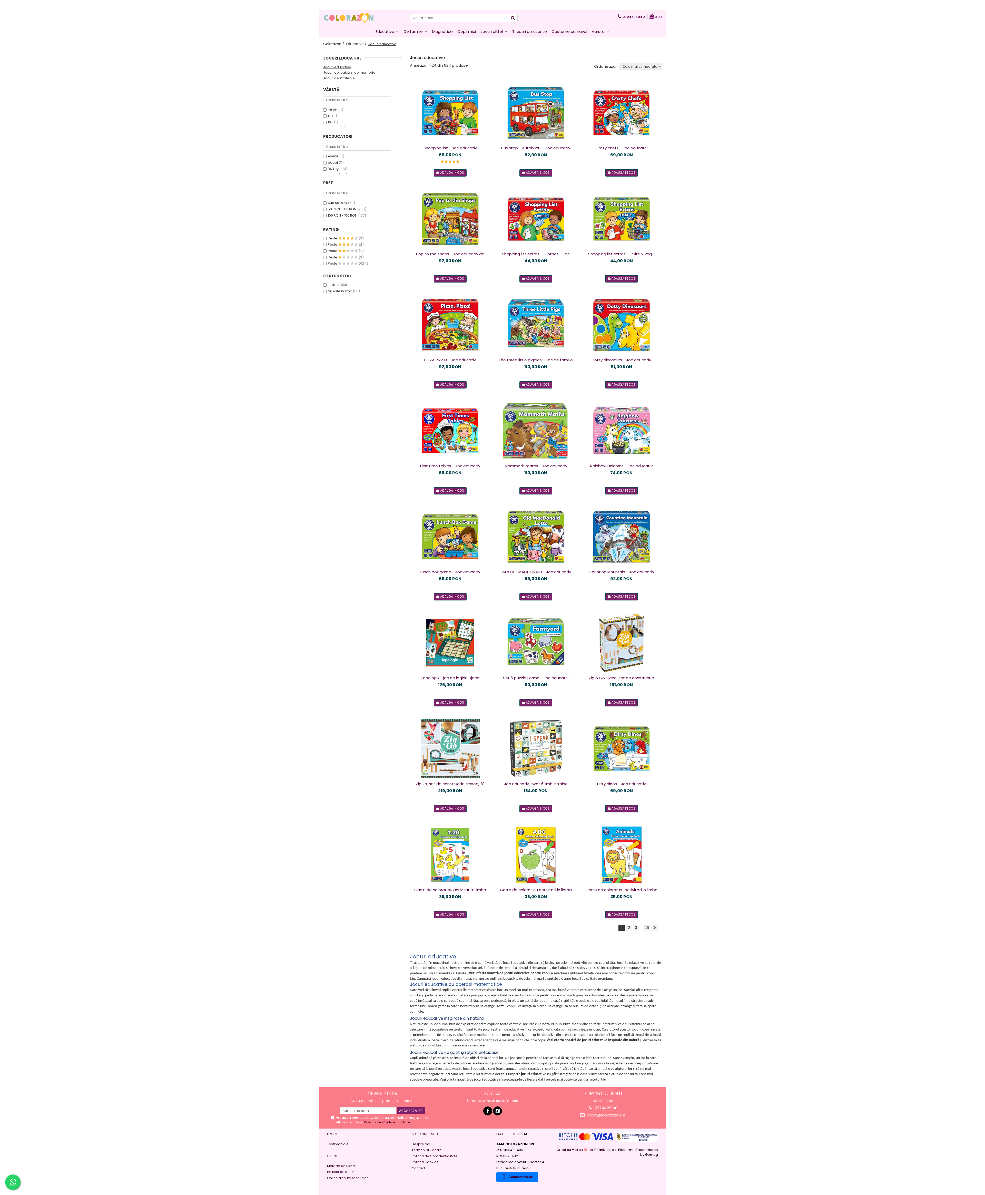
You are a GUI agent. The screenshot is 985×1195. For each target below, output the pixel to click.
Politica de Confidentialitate (387, 1122)
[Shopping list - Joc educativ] (450, 112)
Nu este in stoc (340, 291)
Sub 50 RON (337, 202)
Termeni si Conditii (427, 1150)
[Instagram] (497, 1110)
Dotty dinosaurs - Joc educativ (621, 360)
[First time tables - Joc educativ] (450, 430)
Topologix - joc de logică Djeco (450, 678)
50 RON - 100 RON (342, 209)
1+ (329, 115)
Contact (418, 1168)
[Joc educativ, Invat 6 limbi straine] (535, 748)
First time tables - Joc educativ (450, 466)
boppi (333, 162)
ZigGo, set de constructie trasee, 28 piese (450, 784)
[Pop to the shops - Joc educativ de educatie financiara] (450, 218)
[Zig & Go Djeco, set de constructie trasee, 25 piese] (621, 642)
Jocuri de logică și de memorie (349, 72)
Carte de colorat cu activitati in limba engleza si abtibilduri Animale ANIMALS (621, 890)
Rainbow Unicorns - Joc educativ (621, 466)
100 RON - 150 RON (342, 215)
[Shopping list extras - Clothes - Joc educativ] (535, 218)
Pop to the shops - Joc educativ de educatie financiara (450, 254)
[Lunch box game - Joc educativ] (450, 536)
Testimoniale (338, 1144)
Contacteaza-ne (521, 1177)
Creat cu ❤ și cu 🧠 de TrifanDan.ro (586, 1149)
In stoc (333, 284)
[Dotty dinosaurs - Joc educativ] (621, 324)
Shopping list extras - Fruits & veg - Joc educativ (621, 254)
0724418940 (605, 1108)
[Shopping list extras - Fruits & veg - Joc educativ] (621, 218)
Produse (334, 1134)
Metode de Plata (341, 1166)
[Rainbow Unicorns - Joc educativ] (621, 430)
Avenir (333, 156)
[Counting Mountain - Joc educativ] (621, 536)
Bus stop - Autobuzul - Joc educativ (535, 148)
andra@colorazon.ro (606, 1115)
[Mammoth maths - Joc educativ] (535, 430)
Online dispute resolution (348, 1178)
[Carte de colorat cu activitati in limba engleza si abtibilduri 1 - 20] (450, 854)
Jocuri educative (337, 67)
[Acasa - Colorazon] (349, 18)
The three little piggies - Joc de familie (536, 360)
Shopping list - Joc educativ (450, 148)
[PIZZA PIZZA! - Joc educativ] (450, 324)
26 (647, 927)
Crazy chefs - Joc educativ (621, 148)
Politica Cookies (425, 1162)
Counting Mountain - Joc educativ (621, 572)
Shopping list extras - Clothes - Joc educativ (536, 254)
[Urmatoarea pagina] (654, 928)
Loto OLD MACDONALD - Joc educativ (536, 572)
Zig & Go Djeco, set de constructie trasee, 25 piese (621, 678)
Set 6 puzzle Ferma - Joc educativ (535, 678)
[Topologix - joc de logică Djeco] (450, 642)
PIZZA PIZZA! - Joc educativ (450, 360)
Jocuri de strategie (339, 78)
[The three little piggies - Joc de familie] (535, 324)
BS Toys (334, 168)
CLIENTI (332, 1155)
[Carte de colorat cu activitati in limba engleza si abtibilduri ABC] (535, 854)
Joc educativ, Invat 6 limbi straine (536, 783)
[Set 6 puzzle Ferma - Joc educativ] (535, 642)
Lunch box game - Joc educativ (450, 572)
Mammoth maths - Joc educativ (536, 466)
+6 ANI (333, 109)
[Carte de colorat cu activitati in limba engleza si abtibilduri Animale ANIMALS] (621, 854)
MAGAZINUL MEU (425, 1134)
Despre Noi (421, 1144)
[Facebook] (487, 1110)
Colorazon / (334, 43)
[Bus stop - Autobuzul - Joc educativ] (535, 112)
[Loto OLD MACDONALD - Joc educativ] (535, 536)
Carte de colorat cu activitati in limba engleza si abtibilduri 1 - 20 (450, 890)
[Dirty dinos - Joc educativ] (621, 748)
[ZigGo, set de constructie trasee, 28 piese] (450, 748)
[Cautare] (513, 18)
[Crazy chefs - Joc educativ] (621, 112)
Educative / (357, 43)
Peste (333, 238)
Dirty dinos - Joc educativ (621, 783)
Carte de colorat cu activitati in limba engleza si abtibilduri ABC (536, 890)
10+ (330, 122)
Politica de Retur (340, 1172)
